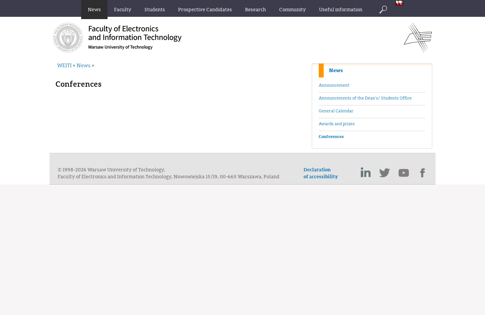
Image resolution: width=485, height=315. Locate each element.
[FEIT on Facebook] (423, 173)
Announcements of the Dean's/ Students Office (365, 98)
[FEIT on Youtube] (403, 173)
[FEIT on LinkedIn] (365, 173)
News (336, 70)
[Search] (383, 9)
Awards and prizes (337, 124)
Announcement (334, 85)
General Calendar (336, 111)
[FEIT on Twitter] (384, 173)
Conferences (331, 137)
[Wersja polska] (401, 3)
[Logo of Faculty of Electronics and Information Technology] (418, 50)
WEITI (64, 65)
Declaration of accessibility (321, 173)
